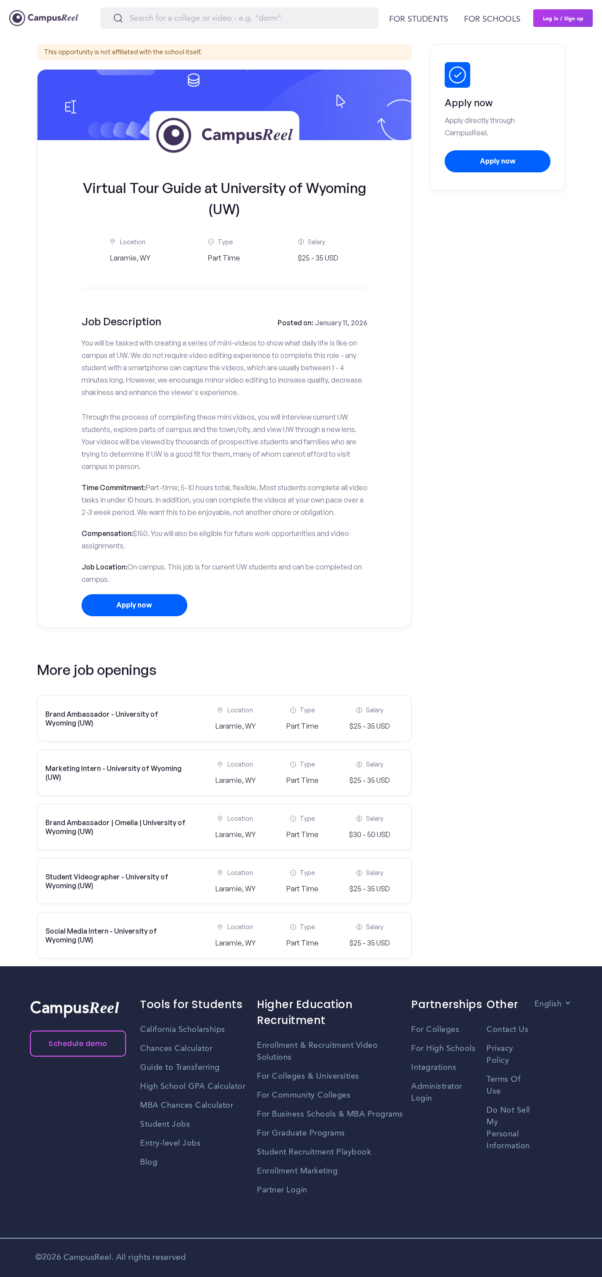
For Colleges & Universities (308, 1076)
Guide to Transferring (180, 1068)
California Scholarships (182, 1030)
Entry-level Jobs (170, 1143)
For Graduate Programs (301, 1133)
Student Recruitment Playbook (314, 1152)
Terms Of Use (503, 1085)
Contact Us (507, 1030)
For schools (492, 19)
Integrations (433, 1068)
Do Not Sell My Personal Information (508, 1128)
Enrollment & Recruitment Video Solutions (317, 1051)
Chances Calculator (176, 1049)
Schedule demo (78, 1044)
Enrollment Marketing (297, 1171)
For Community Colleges (303, 1095)
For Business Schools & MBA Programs (330, 1114)
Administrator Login (436, 1092)
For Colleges (435, 1030)
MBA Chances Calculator (186, 1105)
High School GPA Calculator (192, 1087)
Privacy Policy (500, 1055)
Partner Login (282, 1190)
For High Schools (443, 1049)
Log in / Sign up (563, 18)
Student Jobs (165, 1124)
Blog (148, 1162)
